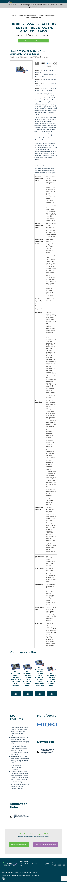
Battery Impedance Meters (21, 15)
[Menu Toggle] (58, 1)
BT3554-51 (38, 75)
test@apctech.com (59, 863)
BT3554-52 (38, 79)
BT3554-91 (38, 84)
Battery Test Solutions (40, 15)
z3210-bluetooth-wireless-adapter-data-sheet (21, 816)
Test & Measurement (33, 17)
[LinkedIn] (3, 878)
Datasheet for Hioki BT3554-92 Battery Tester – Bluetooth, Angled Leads (47, 752)
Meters (51, 15)
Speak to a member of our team (46, 844)
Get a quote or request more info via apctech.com (33, 40)
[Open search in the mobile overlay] (32, 1)
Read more (15, 693)
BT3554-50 (38, 70)
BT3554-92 (38, 88)
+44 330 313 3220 (59, 865)
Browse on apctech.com (18, 844)
